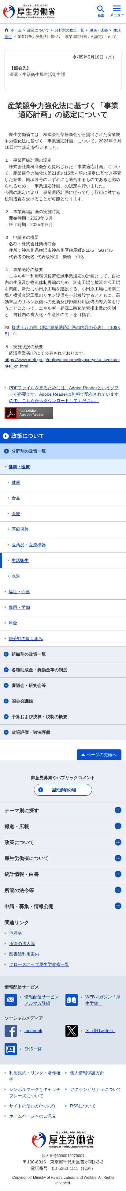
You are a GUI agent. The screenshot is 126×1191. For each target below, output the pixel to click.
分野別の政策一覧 (29, 451)
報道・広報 (17, 826)
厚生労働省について (27, 858)
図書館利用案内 (24, 954)
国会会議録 (22, 701)
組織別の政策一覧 (29, 654)
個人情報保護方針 (87, 1072)
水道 (16, 576)
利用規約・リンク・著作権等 (35, 1076)
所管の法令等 (19, 890)
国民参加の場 (64, 789)
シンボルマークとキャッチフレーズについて (35, 1092)
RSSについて (83, 1105)
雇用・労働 (19, 607)
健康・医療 (19, 466)
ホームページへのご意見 (32, 1116)
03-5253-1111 (65, 1168)
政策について (19, 842)
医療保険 (20, 529)
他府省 (15, 933)
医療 (16, 513)
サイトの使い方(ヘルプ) (32, 1105)
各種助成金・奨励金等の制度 (39, 669)
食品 (16, 498)
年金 (13, 622)
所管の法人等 (22, 943)
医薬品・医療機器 (29, 544)
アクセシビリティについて (95, 1089)
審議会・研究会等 (29, 685)
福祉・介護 (19, 591)
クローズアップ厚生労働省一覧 (39, 964)
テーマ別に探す (22, 810)
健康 (16, 482)
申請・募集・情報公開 (29, 906)
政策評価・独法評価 (31, 732)
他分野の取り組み (26, 638)
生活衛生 (20, 560)
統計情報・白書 (22, 874)
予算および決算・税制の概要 (39, 716)
